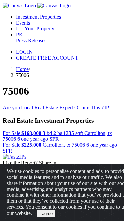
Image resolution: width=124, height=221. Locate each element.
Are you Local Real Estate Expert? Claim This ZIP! (57, 107)
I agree (46, 213)
